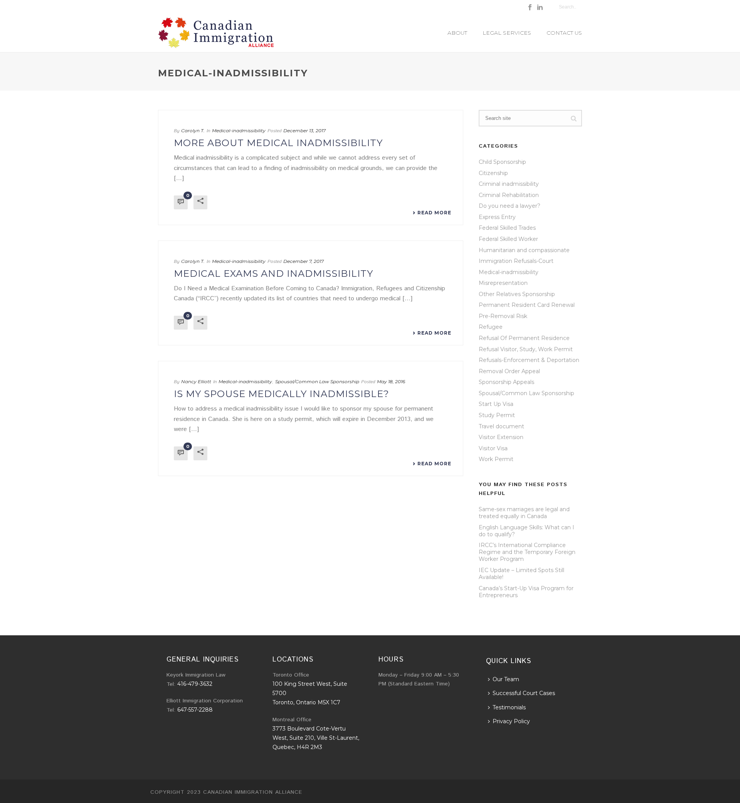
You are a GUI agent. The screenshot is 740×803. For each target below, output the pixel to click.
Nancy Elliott (196, 381)
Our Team (506, 679)
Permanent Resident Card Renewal (527, 304)
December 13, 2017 (304, 130)
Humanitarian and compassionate (524, 250)
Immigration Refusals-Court (516, 261)
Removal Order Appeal (509, 371)
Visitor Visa (493, 448)
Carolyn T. (193, 130)
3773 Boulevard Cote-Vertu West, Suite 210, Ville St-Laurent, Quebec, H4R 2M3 (315, 738)
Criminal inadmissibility (509, 183)
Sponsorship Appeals (506, 382)
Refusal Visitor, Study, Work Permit (526, 349)
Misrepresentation (503, 282)
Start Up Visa (496, 404)
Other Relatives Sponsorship (517, 294)
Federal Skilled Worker (508, 239)
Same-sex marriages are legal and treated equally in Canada (524, 513)
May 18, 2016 (391, 381)
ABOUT (457, 32)
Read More (434, 212)
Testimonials (509, 707)
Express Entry (497, 217)
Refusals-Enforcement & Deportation (529, 360)
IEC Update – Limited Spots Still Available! (521, 574)
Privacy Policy (511, 721)
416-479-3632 (194, 683)
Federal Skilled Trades (507, 227)
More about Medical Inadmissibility (278, 142)
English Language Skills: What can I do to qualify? (526, 531)
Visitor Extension (501, 437)
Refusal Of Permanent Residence (524, 338)
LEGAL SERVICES (507, 32)
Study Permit (497, 415)
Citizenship (493, 173)
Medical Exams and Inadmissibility (273, 273)
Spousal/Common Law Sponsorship (317, 381)
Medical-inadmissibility (239, 130)
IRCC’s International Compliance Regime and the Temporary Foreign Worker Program (527, 552)
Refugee (491, 326)
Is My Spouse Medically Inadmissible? (281, 393)
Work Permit (496, 459)
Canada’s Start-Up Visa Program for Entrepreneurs (526, 592)
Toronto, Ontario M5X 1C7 (306, 702)
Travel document (501, 426)
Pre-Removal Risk (503, 316)
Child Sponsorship (502, 161)
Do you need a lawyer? (509, 205)
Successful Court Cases (524, 693)
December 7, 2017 (303, 261)
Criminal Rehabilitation (509, 195)
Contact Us (564, 32)
